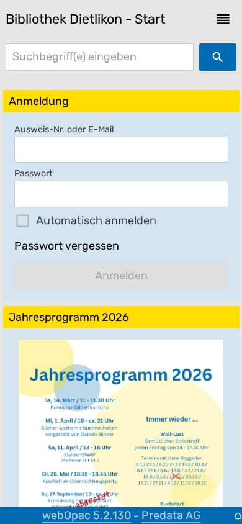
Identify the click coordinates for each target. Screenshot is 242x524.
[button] (223, 19)
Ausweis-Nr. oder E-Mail (64, 129)
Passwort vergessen (66, 246)
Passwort (33, 173)
